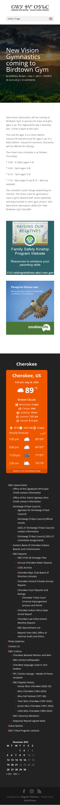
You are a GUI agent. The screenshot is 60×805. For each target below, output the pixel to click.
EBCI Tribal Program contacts (23, 730)
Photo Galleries (16, 641)
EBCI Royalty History (23, 682)
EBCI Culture (15, 651)
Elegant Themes (29, 796)
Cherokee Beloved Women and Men (32, 655)
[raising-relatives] (30, 273)
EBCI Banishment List (29, 627)
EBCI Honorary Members (26, 715)
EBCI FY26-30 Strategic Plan (32, 557)
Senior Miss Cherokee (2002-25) (34, 686)
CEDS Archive (25, 567)
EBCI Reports (20, 553)
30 (25, 769)
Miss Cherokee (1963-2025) (32, 691)
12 (8, 759)
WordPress (30, 800)
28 (16, 769)
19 (8, 764)
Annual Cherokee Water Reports (35, 562)
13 (12, 759)
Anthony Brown (17, 76)
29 (20, 769)
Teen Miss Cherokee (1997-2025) (35, 701)
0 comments (28, 79)
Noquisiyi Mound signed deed (29, 720)
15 (20, 759)
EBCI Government (17, 485)
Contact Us (14, 646)
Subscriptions (15, 725)
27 (12, 769)
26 (8, 769)
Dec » (16, 773)
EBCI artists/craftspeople (26, 659)
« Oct (9, 773)
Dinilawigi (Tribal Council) (26, 506)
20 (12, 764)
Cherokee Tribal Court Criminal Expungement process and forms (34, 601)
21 (16, 764)
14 (16, 759)
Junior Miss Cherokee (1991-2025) (35, 705)
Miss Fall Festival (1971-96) (32, 696)
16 (25, 759)
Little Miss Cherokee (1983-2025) (35, 710)
